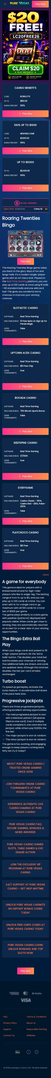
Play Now (40, 4)
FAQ (5, 1016)
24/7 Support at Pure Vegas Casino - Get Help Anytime (25, 886)
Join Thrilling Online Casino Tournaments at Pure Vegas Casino (25, 788)
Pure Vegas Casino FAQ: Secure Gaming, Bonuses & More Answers (25, 828)
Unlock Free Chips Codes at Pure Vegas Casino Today (25, 927)
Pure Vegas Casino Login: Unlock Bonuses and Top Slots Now (25, 949)
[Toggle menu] (5, 4)
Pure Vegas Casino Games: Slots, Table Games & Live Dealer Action (25, 848)
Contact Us (9, 1035)
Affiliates (31, 1035)
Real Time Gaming (17, 281)
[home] (20, 6)
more (46, 574)
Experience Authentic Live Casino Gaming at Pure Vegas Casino (25, 808)
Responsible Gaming (37, 1029)
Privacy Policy (10, 1023)
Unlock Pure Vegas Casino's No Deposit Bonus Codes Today (25, 908)
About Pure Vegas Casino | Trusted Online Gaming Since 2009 (25, 767)
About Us (31, 1023)
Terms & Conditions (36, 1016)
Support (7, 1029)
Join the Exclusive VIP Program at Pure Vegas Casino (25, 868)
